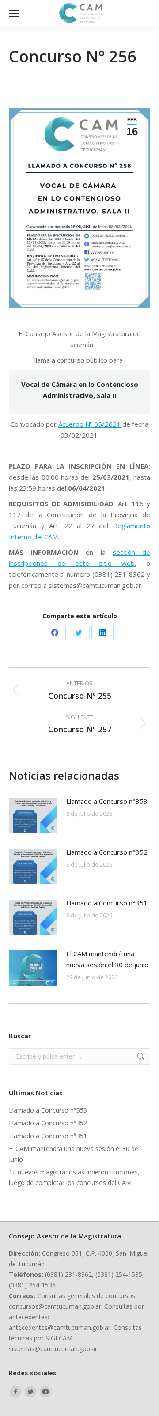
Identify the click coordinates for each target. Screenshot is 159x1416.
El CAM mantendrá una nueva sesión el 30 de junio (107, 959)
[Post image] (33, 815)
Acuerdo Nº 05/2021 (89, 424)
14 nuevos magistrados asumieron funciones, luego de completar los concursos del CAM (74, 1177)
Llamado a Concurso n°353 (107, 801)
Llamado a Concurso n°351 (107, 902)
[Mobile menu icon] (14, 13)
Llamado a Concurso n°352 (107, 852)
